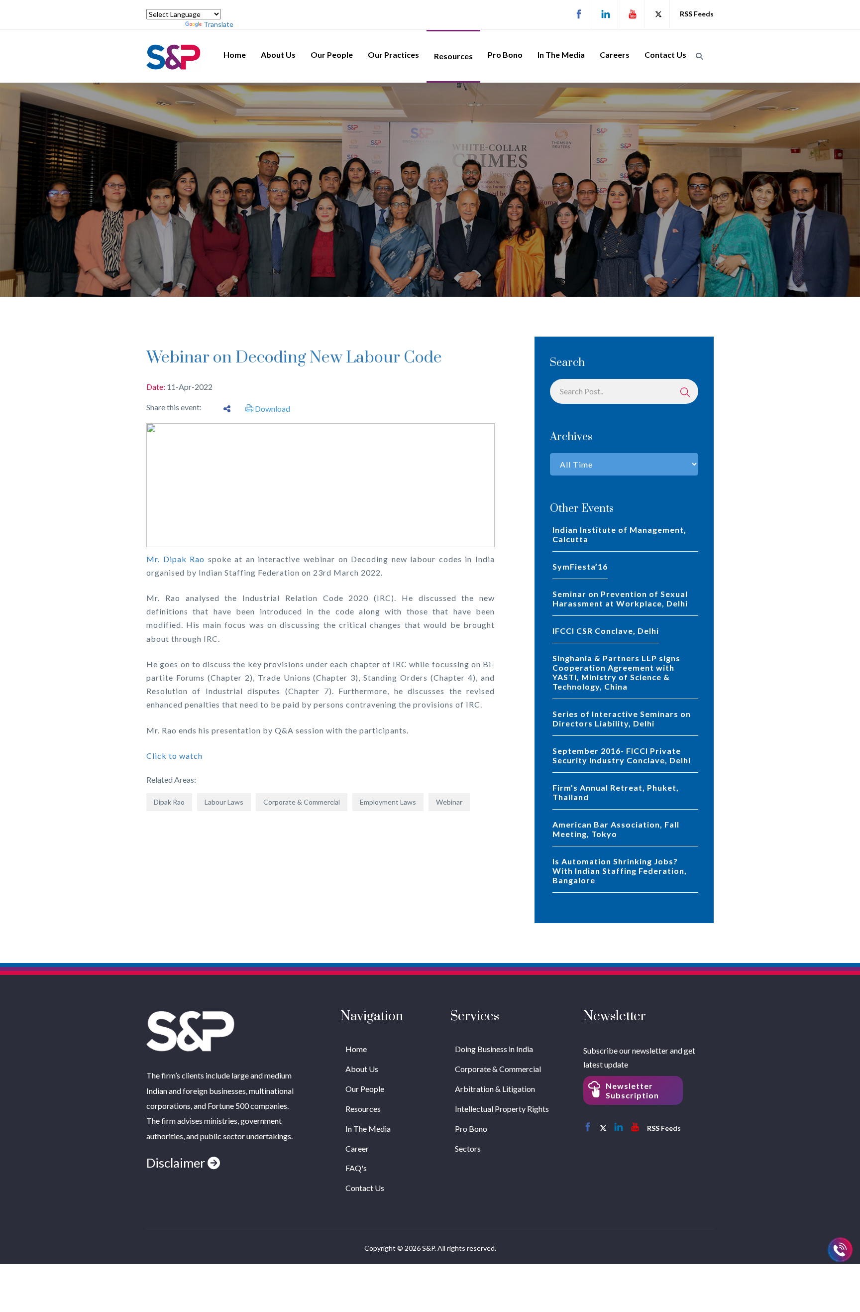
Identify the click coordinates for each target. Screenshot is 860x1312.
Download (271, 408)
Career (357, 1148)
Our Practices (393, 54)
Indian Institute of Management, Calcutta (619, 534)
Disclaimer (177, 1162)
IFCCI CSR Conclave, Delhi (605, 630)
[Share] (226, 408)
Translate (218, 24)
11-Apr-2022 (190, 386)
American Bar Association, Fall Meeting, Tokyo (615, 829)
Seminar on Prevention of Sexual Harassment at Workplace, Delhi (620, 598)
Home (234, 54)
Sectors (468, 1148)
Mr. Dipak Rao (175, 559)
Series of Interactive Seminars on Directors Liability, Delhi (621, 718)
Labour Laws (224, 802)
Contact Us (665, 54)
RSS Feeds (697, 13)
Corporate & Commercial (301, 802)
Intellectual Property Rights (502, 1108)
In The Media (561, 54)
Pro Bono (505, 54)
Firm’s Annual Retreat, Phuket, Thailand (615, 792)
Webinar (449, 802)
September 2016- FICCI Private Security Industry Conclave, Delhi (621, 755)
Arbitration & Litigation (495, 1088)
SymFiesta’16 (580, 566)
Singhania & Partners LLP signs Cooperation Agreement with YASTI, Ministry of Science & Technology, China (616, 672)
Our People (332, 54)
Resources (453, 56)
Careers (615, 54)
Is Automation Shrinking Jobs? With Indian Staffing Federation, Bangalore (619, 870)
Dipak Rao (169, 802)
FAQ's (356, 1168)
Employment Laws (388, 802)
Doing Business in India (494, 1049)
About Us (278, 54)
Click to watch (174, 755)
